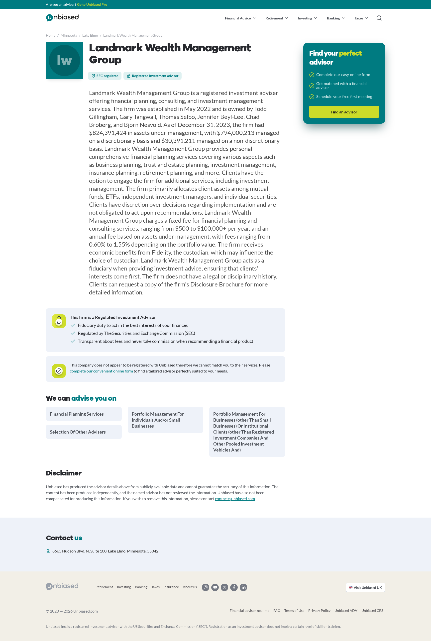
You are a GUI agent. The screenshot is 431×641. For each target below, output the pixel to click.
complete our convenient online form (101, 370)
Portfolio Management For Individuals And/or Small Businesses (158, 420)
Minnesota (69, 35)
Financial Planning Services (77, 414)
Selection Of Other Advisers (78, 432)
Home (50, 35)
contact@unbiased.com (235, 498)
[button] (240, 18)
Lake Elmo (90, 35)
